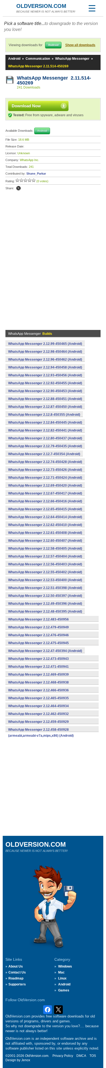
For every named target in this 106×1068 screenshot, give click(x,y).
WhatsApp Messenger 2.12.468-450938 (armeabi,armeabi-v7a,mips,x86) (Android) (41, 685)
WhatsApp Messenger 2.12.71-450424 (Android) (45, 478)
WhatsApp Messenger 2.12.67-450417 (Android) (45, 493)
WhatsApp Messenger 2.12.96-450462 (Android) (45, 359)
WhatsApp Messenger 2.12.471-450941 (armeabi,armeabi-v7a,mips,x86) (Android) (41, 670)
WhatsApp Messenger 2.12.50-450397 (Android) (45, 596)
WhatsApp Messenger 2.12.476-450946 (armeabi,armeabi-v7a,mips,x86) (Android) (41, 638)
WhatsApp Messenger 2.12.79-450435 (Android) (45, 446)
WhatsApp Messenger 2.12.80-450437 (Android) (45, 438)
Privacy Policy (62, 1056)
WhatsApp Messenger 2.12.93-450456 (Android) (45, 375)
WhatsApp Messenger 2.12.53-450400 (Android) (45, 580)
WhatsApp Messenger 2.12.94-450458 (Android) (45, 367)
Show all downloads (80, 45)
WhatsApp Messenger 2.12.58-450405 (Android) (45, 548)
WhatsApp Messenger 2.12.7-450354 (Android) (44, 454)
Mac (61, 972)
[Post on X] (18, 188)
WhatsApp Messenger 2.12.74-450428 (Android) (45, 462)
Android (14, 59)
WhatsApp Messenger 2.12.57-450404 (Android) (45, 556)
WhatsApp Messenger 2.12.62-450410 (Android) (45, 525)
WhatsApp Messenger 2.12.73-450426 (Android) (45, 470)
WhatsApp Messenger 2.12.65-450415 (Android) (45, 509)
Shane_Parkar (36, 173)
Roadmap (15, 978)
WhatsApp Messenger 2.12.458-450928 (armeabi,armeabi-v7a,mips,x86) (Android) (41, 733)
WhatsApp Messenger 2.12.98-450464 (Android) (45, 352)
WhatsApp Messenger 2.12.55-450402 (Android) (45, 572)
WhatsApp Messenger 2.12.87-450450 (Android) (45, 407)
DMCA (81, 1056)
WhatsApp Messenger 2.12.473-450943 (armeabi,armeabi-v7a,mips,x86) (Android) (41, 662)
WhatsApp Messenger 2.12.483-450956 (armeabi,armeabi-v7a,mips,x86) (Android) (41, 622)
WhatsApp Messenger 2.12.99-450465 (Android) (45, 344)
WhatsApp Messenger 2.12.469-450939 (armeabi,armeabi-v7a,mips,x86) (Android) (41, 677)
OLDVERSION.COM (41, 6)
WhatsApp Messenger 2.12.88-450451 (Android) (45, 399)
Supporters (17, 984)
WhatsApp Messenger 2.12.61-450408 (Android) (45, 533)
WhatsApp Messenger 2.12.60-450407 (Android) (45, 541)
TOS (92, 1056)
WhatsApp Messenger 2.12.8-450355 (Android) (44, 415)
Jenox (25, 1060)
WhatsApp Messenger (72, 59)
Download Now (26, 105)
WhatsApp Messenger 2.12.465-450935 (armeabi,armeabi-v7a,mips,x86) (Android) (41, 701)
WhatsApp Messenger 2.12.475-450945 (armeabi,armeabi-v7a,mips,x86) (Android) (41, 646)
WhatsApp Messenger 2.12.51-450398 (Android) (45, 588)
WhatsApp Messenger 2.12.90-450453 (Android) (45, 391)
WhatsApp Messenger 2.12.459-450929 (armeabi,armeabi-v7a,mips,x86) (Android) (41, 725)
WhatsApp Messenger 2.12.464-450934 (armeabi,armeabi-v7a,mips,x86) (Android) (41, 709)
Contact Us (17, 972)
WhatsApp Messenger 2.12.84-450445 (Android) (45, 422)
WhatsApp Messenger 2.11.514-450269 (54, 80)
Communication (38, 59)
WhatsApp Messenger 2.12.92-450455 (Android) (45, 383)
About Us (15, 966)
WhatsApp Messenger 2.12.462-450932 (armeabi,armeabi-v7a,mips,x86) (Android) (41, 717)
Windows (65, 966)
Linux (62, 978)
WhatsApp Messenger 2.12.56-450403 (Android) (45, 564)
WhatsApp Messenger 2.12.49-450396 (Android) (45, 604)
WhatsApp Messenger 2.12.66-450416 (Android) (45, 501)
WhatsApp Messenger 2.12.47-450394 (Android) (45, 651)
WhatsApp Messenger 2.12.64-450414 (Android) (45, 517)
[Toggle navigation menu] (92, 8)
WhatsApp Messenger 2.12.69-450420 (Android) (45, 485)
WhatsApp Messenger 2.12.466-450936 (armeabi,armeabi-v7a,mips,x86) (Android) (41, 693)
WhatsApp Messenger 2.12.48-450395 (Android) (45, 611)
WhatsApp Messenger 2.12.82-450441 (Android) (45, 430)
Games (63, 990)
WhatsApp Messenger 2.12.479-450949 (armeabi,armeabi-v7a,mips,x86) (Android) (41, 630)
